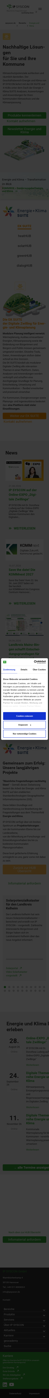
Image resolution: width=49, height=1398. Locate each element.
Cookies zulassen (24, 716)
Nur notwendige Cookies (24, 733)
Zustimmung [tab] (9, 669)
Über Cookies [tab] (39, 669)
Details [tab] (24, 669)
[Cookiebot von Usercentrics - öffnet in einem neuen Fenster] (34, 662)
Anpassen (23, 725)
